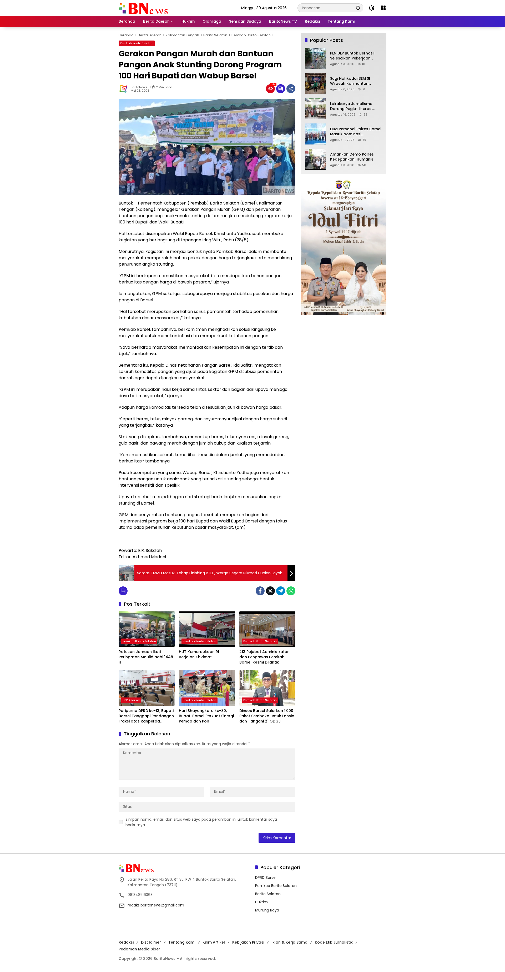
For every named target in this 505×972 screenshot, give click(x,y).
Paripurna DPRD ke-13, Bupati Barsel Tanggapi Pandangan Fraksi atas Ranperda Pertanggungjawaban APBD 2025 (146, 716)
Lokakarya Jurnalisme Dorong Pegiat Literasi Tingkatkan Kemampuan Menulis (353, 106)
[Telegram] (280, 590)
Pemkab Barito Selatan (136, 43)
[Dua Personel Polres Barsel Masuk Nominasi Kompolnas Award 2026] (315, 133)
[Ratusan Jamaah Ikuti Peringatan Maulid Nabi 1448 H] (147, 629)
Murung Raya (267, 910)
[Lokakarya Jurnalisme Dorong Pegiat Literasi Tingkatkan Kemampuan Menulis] (315, 108)
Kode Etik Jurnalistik (334, 942)
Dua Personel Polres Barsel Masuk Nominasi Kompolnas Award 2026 (355, 132)
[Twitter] (270, 590)
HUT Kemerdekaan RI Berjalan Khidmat (199, 654)
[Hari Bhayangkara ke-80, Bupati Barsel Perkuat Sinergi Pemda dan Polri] (207, 688)
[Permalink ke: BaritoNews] (125, 88)
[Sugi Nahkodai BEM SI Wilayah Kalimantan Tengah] (315, 83)
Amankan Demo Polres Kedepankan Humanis (352, 157)
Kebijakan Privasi (248, 942)
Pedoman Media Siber (139, 949)
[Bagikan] (290, 88)
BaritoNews (139, 87)
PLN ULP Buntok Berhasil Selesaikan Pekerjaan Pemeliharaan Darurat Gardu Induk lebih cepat (353, 56)
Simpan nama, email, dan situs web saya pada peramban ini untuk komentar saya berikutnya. (201, 822)
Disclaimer (151, 942)
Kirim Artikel (214, 942)
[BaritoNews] (143, 8)
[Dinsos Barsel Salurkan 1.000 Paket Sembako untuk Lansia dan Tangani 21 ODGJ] (267, 688)
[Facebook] (260, 590)
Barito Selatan (268, 893)
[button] (358, 7)
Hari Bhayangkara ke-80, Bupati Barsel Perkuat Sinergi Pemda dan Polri (206, 716)
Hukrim (261, 902)
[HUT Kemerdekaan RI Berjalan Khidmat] (207, 629)
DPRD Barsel (131, 700)
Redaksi (126, 942)
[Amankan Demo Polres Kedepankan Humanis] (315, 159)
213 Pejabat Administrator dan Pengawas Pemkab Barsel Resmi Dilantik (264, 657)
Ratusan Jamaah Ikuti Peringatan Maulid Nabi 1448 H (146, 657)
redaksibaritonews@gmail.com (156, 905)
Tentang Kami (181, 942)
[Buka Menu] (383, 8)
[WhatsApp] (290, 590)
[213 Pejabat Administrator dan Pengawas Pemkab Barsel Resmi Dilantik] (267, 629)
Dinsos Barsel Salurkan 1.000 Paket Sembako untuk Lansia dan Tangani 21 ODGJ (266, 716)
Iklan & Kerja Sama (289, 942)
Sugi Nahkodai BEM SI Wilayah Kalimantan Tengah (350, 81)
